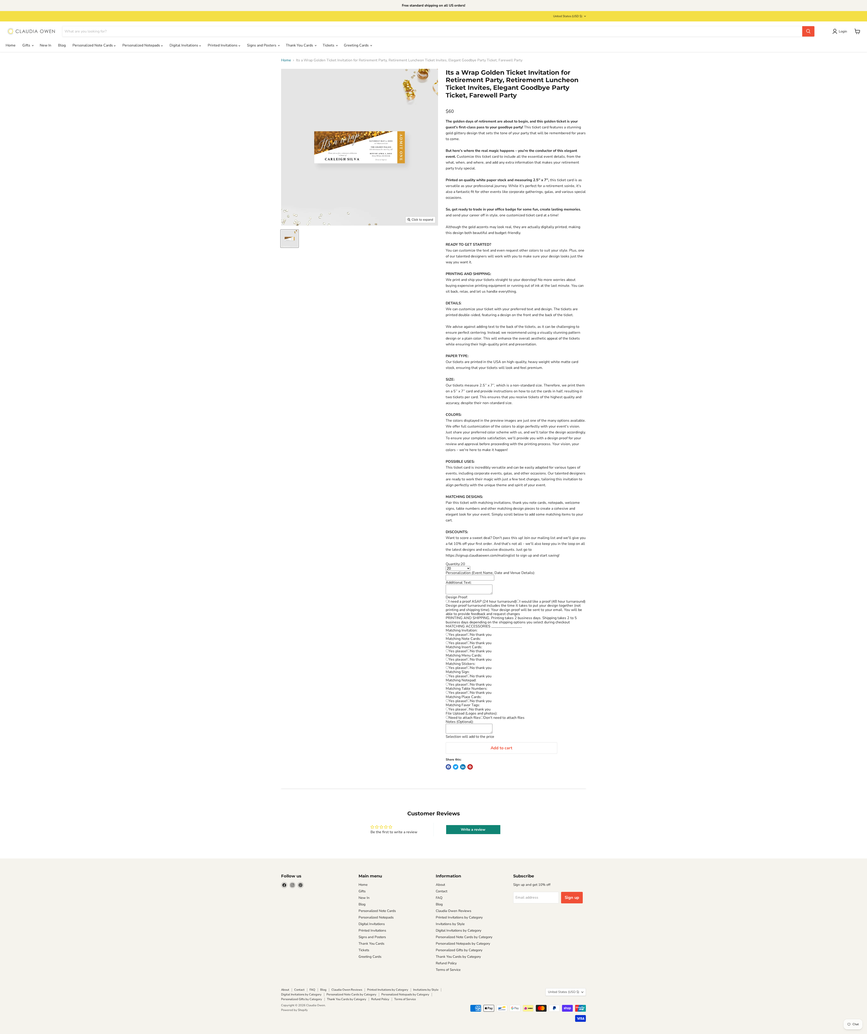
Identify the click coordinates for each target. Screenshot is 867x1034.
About (440, 884)
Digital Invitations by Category (458, 930)
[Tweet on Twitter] (455, 767)
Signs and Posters (262, 45)
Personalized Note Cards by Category (464, 937)
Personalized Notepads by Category (463, 943)
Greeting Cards (357, 45)
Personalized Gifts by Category (459, 950)
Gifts (26, 45)
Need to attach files (464, 717)
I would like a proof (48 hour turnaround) (552, 601)
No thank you (481, 634)
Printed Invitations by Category (459, 917)
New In (45, 45)
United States (567, 16)
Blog (62, 45)
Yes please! (458, 634)
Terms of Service (448, 969)
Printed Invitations (223, 45)
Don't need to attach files (503, 717)
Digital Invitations (184, 45)
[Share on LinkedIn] (463, 767)
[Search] (808, 31)
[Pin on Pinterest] (470, 767)
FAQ (439, 897)
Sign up (572, 897)
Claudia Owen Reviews (453, 911)
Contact (441, 891)
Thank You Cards (300, 45)
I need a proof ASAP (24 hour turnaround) (483, 601)
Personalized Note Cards (93, 45)
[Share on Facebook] (448, 767)
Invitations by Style (450, 924)
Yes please (457, 709)
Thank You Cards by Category (458, 956)
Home (11, 45)
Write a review (473, 829)
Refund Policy (446, 963)
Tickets (329, 45)
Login (843, 31)
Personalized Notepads (141, 45)
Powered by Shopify (294, 1010)
